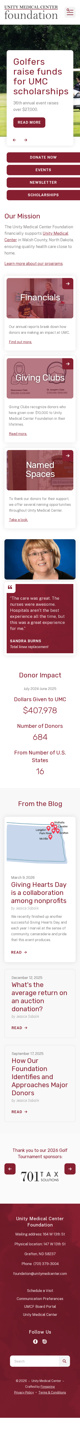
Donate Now (43, 157)
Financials (40, 297)
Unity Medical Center (40, 1315)
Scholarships (43, 195)
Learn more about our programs (33, 263)
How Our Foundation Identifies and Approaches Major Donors (40, 1077)
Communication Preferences (40, 1299)
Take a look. (18, 520)
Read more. (18, 434)
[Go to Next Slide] (70, 1169)
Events (43, 170)
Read (16, 952)
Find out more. (20, 342)
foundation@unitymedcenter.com (40, 1274)
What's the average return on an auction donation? (39, 997)
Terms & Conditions (52, 1392)
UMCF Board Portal (40, 1306)
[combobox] (34, 1361)
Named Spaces (40, 469)
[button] (70, 12)
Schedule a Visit (40, 1291)
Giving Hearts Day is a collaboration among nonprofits (38, 893)
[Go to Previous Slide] (10, 1169)
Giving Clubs (40, 377)
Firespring (47, 1386)
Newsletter (43, 182)
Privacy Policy (24, 1392)
